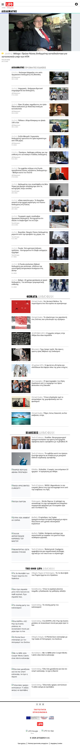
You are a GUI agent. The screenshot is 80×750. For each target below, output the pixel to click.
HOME (3, 7)
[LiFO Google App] (32, 732)
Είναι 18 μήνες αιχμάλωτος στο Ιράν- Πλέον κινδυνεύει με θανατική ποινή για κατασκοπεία (29, 107)
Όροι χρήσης (22, 743)
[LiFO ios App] (48, 732)
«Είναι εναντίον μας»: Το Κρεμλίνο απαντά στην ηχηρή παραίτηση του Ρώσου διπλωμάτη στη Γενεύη (28, 202)
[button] (2, 4)
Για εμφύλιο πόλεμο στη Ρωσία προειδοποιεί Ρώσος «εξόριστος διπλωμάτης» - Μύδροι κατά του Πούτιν (29, 170)
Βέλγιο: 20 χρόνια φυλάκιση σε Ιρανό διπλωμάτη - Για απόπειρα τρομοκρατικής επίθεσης (29, 282)
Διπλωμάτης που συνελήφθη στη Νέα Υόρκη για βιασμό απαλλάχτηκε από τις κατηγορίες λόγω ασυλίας (30, 186)
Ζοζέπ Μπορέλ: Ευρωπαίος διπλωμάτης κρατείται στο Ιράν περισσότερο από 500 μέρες (29, 138)
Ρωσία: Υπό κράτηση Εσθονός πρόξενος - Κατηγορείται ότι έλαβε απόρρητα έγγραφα (29, 250)
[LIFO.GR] (9, 4)
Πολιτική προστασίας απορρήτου (38, 743)
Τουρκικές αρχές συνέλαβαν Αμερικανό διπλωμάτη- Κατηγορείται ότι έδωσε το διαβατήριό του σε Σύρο (27, 218)
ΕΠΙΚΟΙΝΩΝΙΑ (40, 712)
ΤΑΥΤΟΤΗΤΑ (40, 710)
